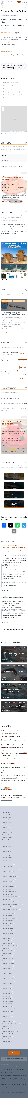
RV (22, 1096)
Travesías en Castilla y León (9, 879)
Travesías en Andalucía (8, 864)
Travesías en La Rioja (7, 894)
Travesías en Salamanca (7, 1011)
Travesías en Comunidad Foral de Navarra (12, 904)
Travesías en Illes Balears (8, 930)
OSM (21, 131)
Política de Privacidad (17, 1066)
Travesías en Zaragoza (7, 1041)
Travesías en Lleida (7, 986)
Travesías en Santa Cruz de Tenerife (11, 1023)
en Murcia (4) (19, 55)
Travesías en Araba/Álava (8, 913)
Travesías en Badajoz (7, 928)
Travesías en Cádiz (7, 940)
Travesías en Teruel (6, 1026)
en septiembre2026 (7, 51)
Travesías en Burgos (7, 935)
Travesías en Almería (7, 920)
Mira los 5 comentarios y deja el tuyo (14, 95)
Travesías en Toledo (6, 1028)
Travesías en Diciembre (7, 840)
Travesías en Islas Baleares (9, 891)
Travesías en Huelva (7, 968)
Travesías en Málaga (7, 993)
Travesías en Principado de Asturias (11, 869)
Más (4, 98)
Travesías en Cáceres (7, 938)
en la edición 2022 (11, 555)
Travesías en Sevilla (7, 1016)
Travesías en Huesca (7, 971)
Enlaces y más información (11, 92)
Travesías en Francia (7, 857)
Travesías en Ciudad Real (8, 950)
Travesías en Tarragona (8, 1021)
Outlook (24, 378)
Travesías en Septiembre (8, 832)
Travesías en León (7, 983)
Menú (25, 2)
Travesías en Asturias (7, 923)
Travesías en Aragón (7, 866)
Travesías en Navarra (7, 1001)
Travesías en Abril (6, 819)
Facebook (23, 361)
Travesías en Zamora (7, 1039)
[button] (14, 119)
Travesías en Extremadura (8, 886)
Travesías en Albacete (7, 915)
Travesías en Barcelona (8, 933)
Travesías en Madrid (7, 991)
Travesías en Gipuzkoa (8, 966)
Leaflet (12, 131)
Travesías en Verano (7, 848)
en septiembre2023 (7, 55)
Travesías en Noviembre (7, 837)
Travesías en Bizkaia (7, 1036)
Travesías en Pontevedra (8, 1008)
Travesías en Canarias (8, 871)
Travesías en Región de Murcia (9, 901)
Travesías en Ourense (7, 1003)
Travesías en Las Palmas (8, 981)
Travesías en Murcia (7, 998)
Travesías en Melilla (7, 899)
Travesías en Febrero (7, 814)
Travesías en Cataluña (8, 881)
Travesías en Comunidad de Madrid (10, 896)
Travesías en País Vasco (8, 906)
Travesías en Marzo (6, 817)
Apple (24, 375)
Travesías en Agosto (7, 829)
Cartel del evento (8, 86)
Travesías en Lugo (6, 988)
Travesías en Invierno (7, 843)
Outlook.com (22, 371)
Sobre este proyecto (5, 1064)
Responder (5, 591)
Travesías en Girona (7, 958)
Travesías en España (7, 855)
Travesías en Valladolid (7, 1034)
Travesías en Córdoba (7, 953)
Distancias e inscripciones (10, 83)
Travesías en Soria (6, 1018)
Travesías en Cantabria (8, 874)
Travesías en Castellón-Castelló (10, 945)
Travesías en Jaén (7, 973)
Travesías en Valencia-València (10, 1031)
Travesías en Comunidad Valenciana (11, 909)
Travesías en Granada (7, 961)
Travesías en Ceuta (7, 884)
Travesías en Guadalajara (8, 963)
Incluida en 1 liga (8, 89)
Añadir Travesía (14, 1053)
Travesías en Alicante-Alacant (9, 918)
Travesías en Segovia (7, 1013)
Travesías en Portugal (7, 860)
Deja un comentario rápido (13, 629)
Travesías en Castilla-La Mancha (10, 876)
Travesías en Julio (6, 827)
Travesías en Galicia (7, 889)
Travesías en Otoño (6, 851)
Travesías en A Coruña (8, 976)
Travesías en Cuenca (7, 956)
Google (24, 367)
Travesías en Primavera (7, 846)
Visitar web (23, 354)
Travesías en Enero (6, 812)
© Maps (17, 131)
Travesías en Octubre (7, 834)
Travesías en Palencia (7, 1006)
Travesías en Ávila (6, 925)
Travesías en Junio (6, 824)
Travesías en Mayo (6, 822)
